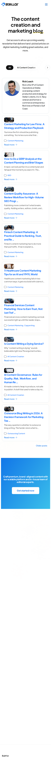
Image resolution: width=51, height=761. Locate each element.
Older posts (41, 445)
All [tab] (10, 67)
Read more (9, 144)
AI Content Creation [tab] (26, 67)
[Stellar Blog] (9, 4)
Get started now (25, 490)
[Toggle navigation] (46, 4)
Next (47, 67)
